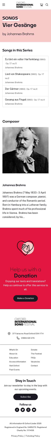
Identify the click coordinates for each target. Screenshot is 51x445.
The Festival (36, 354)
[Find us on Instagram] (28, 409)
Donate (34, 350)
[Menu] (3, 4)
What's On (13, 350)
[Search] (47, 4)
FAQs (33, 358)
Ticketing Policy (33, 436)
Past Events (14, 370)
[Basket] (41, 5)
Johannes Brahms (20, 34)
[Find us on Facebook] (17, 409)
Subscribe (25, 397)
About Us (13, 354)
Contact (34, 365)
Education (13, 358)
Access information (17, 362)
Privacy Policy (17, 436)
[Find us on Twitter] (23, 409)
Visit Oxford (14, 365)
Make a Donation (25, 298)
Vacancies (35, 362)
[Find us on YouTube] (34, 409)
